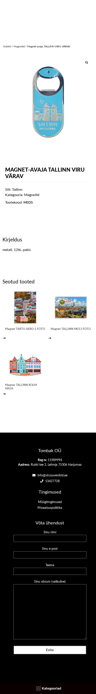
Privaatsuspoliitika (50, 507)
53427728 (52, 481)
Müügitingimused (50, 502)
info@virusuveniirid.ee (52, 475)
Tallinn (17, 189)
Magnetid (19, 46)
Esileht (7, 46)
